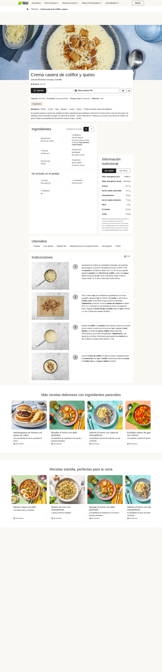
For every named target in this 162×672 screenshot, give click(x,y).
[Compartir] (129, 90)
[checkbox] (32, 84)
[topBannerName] (81, 19)
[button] (63, 129)
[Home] (27, 9)
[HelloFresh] (23, 3)
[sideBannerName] (116, 138)
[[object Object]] (123, 90)
